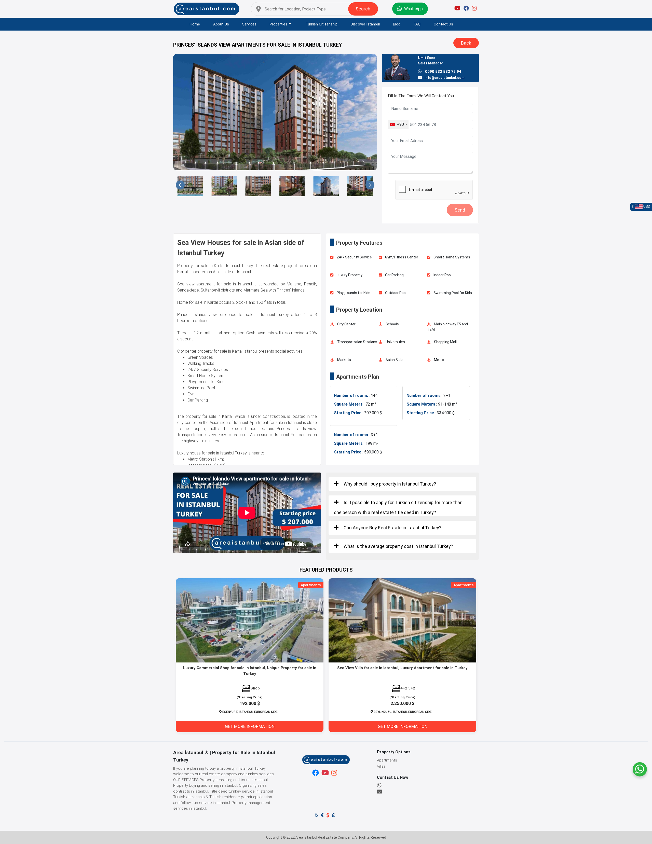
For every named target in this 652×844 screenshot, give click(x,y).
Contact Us (443, 24)
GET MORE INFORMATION (250, 726)
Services (249, 24)
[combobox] (398, 124)
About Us (221, 24)
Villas (381, 766)
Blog (396, 24)
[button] (180, 185)
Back (466, 43)
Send (460, 210)
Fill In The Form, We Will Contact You (421, 95)
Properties (278, 24)
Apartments (387, 760)
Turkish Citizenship (321, 24)
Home (195, 24)
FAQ (417, 24)
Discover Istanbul (365, 24)
